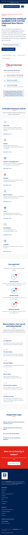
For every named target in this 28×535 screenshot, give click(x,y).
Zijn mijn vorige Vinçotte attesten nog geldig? (12, 428)
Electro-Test (15, 483)
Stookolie (3, 495)
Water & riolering (5, 497)
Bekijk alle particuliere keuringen (11, 44)
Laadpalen (4, 503)
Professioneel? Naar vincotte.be (11, 6)
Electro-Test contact (6, 523)
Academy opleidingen (6, 511)
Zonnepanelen (4, 501)
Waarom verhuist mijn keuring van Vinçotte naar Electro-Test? (13, 422)
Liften (3, 499)
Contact (3, 515)
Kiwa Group (9, 481)
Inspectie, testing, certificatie (7, 509)
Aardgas (3, 491)
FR (25, 6)
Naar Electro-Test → (14, 463)
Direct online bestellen (8, 49)
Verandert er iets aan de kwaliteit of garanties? (12, 438)
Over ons (3, 513)
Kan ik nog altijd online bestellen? (11, 433)
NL (22, 6)
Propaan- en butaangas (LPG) (7, 493)
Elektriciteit (4, 489)
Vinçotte (20, 483)
